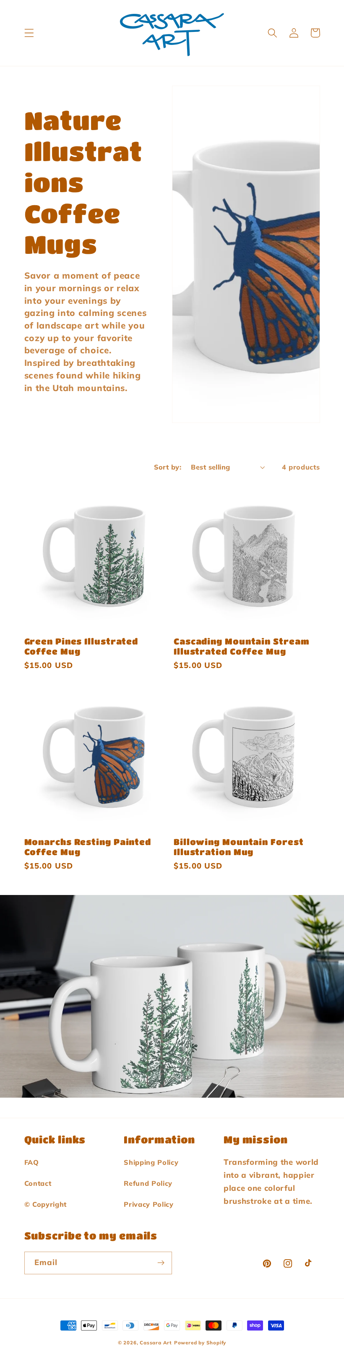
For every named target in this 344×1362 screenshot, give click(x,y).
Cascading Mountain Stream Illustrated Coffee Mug (242, 646)
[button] (29, 33)
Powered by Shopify (200, 1342)
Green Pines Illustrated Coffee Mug (81, 646)
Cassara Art (156, 1342)
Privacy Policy (149, 1204)
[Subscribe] (161, 1263)
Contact (38, 1183)
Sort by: (168, 467)
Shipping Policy (151, 1162)
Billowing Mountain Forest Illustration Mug (239, 846)
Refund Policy (148, 1183)
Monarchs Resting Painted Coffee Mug (87, 846)
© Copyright (45, 1204)
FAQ (31, 1162)
